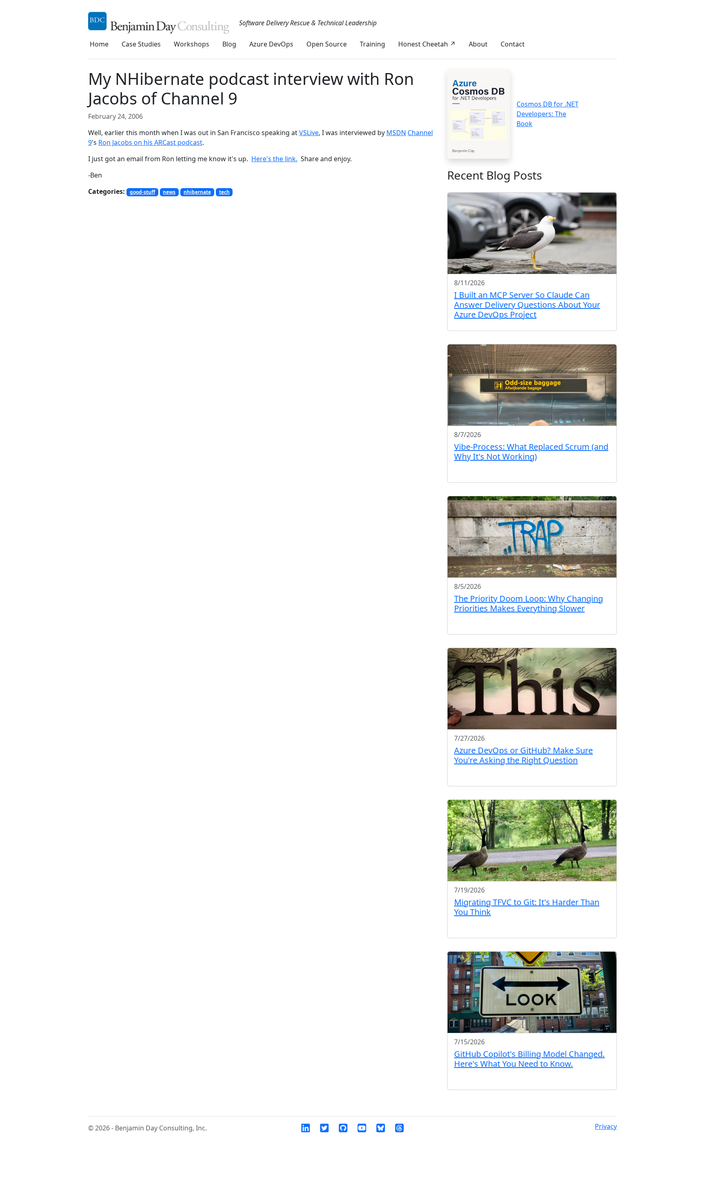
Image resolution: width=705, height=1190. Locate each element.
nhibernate (197, 192)
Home (99, 44)
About (478, 44)
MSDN (396, 132)
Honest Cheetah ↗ (427, 44)
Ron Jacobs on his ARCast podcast (150, 142)
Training (372, 44)
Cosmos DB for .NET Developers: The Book (548, 114)
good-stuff (142, 192)
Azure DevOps (271, 44)
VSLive (309, 132)
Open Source (326, 44)
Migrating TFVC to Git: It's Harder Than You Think (526, 907)
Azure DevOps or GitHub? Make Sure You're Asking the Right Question (523, 755)
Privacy (606, 1126)
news (169, 192)
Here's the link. (274, 158)
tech (224, 192)
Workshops (191, 44)
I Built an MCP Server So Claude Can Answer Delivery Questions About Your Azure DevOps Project (527, 304)
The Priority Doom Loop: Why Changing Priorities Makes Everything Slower (528, 603)
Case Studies (141, 44)
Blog (229, 44)
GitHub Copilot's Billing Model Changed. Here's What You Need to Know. (529, 1058)
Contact (513, 44)
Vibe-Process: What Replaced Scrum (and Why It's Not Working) (531, 451)
